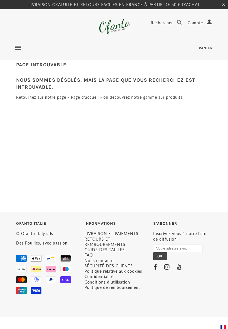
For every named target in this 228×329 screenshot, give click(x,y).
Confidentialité (99, 276)
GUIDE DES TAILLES (105, 249)
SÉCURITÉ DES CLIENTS (109, 265)
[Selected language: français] (224, 327)
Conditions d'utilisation (107, 282)
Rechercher (162, 22)
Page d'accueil (85, 97)
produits (174, 97)
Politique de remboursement (112, 287)
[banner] (114, 27)
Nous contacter (100, 260)
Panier (206, 48)
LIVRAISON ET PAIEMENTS (111, 233)
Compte (196, 22)
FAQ (89, 255)
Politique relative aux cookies (113, 271)
